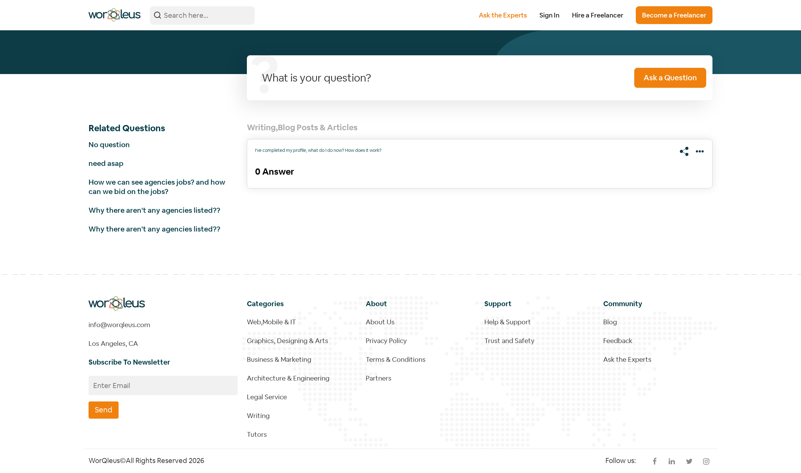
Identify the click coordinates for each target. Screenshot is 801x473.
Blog (610, 322)
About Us (380, 322)
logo (114, 15)
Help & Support (507, 322)
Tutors (257, 434)
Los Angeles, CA (113, 343)
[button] (685, 151)
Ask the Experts (503, 15)
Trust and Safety (509, 340)
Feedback (617, 340)
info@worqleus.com (119, 325)
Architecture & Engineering (288, 378)
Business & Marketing (279, 359)
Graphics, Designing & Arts (287, 340)
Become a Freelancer (674, 15)
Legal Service (267, 397)
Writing (258, 415)
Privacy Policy (386, 340)
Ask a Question (670, 77)
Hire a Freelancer (597, 15)
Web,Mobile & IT (271, 322)
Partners (378, 378)
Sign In (549, 15)
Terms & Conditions (396, 359)
